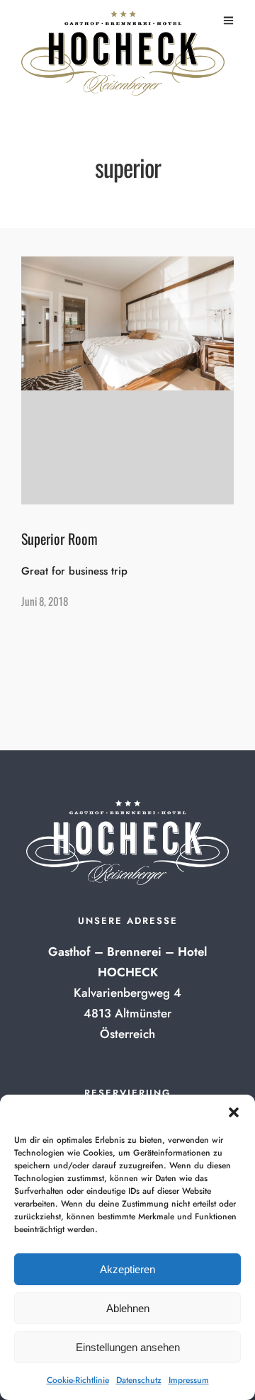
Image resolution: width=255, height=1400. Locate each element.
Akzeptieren (127, 1269)
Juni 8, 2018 (44, 601)
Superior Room (59, 538)
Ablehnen (127, 1308)
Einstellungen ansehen (128, 1347)
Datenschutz (139, 1380)
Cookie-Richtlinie (78, 1380)
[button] (234, 1112)
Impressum (189, 1380)
